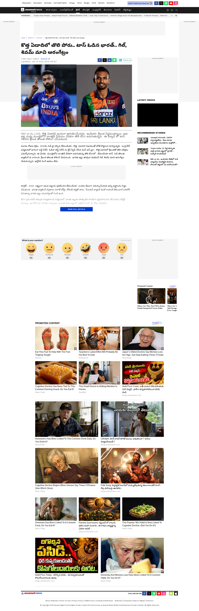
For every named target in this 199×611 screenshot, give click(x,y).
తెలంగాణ (108, 10)
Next (176, 15)
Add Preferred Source (138, 3)
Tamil (79, 3)
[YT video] (171, 3)
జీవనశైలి (86, 10)
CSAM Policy (89, 601)
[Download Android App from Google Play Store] (171, 593)
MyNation (111, 3)
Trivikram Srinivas (151, 16)
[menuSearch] (177, 10)
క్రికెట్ (78, 10)
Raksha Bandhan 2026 (78, 16)
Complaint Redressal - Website (109, 601)
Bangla (86, 3)
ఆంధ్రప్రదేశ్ (96, 10)
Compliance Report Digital (133, 601)
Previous (172, 15)
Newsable (37, 3)
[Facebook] (156, 3)
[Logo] (32, 10)
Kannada (47, 3)
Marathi (101, 3)
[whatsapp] (166, 3)
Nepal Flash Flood (59, 16)
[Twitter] (161, 3)
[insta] (176, 3)
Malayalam (26, 3)
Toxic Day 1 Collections (99, 16)
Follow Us (127, 60)
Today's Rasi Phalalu (42, 16)
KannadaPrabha (60, 3)
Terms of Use (64, 601)
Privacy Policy (77, 601)
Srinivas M (45, 59)
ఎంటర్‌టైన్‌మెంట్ (66, 10)
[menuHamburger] (172, 10)
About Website (51, 601)
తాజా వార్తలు (51, 10)
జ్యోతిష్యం (127, 10)
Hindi (94, 3)
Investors (150, 601)
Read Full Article (76, 209)
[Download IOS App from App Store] (176, 593)
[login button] (168, 10)
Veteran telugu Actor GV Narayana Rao (126, 16)
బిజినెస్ (117, 10)
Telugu (72, 3)
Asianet (31, 593)
